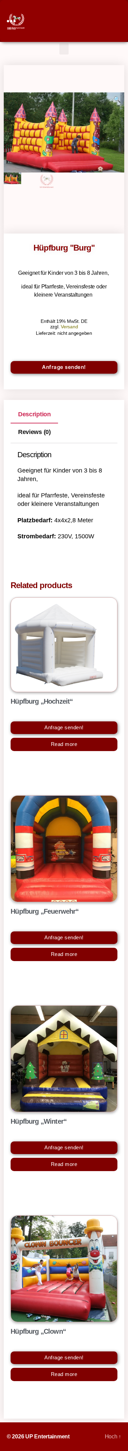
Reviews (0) (34, 432)
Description (34, 414)
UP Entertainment (47, 1436)
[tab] (34, 414)
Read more (64, 744)
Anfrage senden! (64, 367)
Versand (69, 326)
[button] (64, 49)
